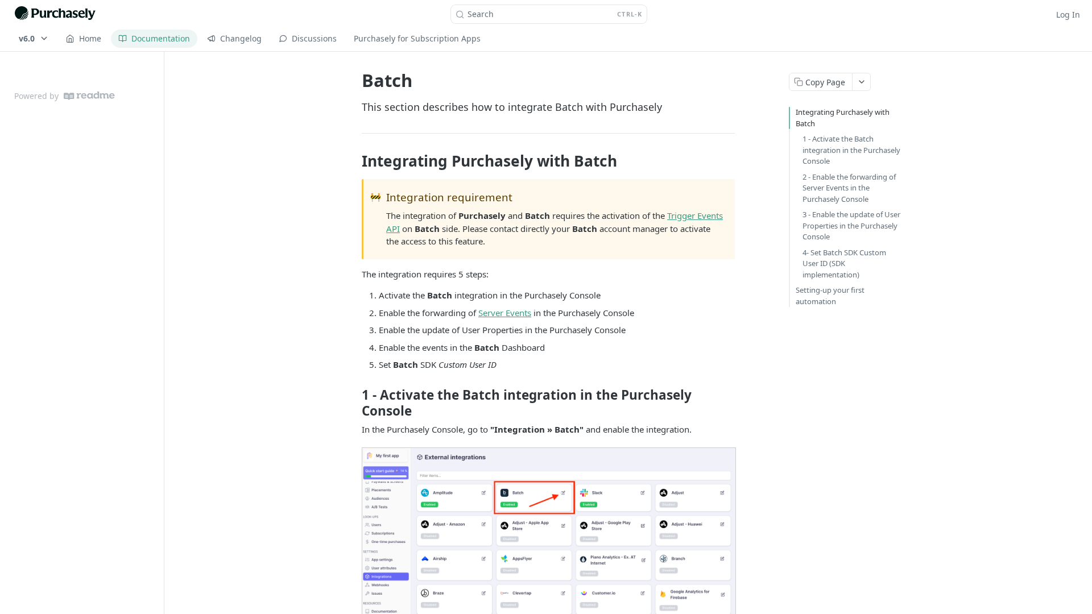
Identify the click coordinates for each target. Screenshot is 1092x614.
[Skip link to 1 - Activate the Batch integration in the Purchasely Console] (354, 403)
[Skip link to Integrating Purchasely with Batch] (354, 161)
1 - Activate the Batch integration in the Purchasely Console (851, 150)
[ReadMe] (89, 96)
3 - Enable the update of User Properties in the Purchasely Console (851, 225)
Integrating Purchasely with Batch (843, 117)
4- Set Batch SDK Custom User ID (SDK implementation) (844, 263)
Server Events (504, 312)
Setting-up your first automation (830, 295)
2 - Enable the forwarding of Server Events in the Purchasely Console (849, 188)
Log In (1068, 14)
